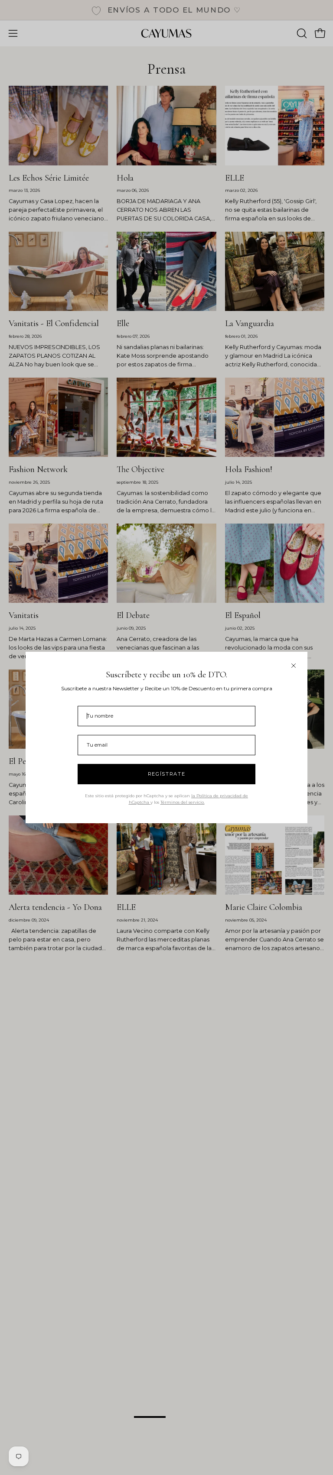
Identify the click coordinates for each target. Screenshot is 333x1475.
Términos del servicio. (182, 802)
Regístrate (167, 774)
